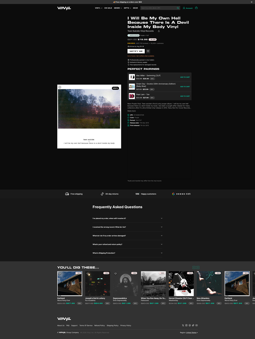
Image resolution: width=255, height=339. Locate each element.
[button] (194, 267)
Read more (132, 111)
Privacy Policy (125, 325)
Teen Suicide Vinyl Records (141, 31)
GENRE (117, 8)
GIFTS (126, 8)
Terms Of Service (85, 325)
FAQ (67, 325)
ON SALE (108, 8)
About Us (60, 325)
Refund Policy (99, 325)
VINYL (97, 8)
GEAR (135, 8)
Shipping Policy (112, 325)
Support (74, 325)
